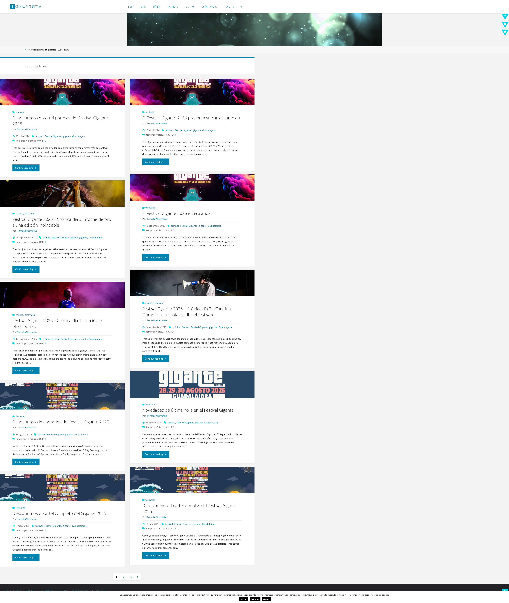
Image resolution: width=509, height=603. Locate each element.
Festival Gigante (53, 136)
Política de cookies (380, 594)
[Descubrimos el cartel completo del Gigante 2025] (62, 487)
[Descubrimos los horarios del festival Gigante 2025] (62, 396)
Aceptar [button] (244, 599)
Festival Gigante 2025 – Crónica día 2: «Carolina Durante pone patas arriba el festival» (186, 311)
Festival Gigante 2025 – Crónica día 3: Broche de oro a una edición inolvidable (61, 222)
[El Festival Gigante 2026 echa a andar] (192, 187)
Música (31, 590)
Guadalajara (78, 136)
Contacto (100, 590)
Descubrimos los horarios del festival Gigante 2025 (60, 422)
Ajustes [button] (266, 599)
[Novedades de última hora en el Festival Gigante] (192, 384)
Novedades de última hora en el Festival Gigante (188, 410)
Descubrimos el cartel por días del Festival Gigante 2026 (60, 121)
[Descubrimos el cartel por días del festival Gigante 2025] (192, 480)
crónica (19, 213)
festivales (20, 112)
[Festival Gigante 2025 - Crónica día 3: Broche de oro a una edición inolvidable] (62, 193)
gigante (67, 136)
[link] (241, 6)
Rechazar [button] (255, 599)
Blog (19, 590)
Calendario (46, 590)
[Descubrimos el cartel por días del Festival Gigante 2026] (62, 92)
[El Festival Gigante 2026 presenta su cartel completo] (192, 92)
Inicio (8, 590)
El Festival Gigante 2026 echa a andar (177, 213)
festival (39, 136)
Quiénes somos (81, 590)
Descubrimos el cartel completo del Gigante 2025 (59, 513)
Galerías (63, 590)
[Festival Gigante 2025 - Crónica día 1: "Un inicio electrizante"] (62, 295)
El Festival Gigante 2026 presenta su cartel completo (192, 118)
